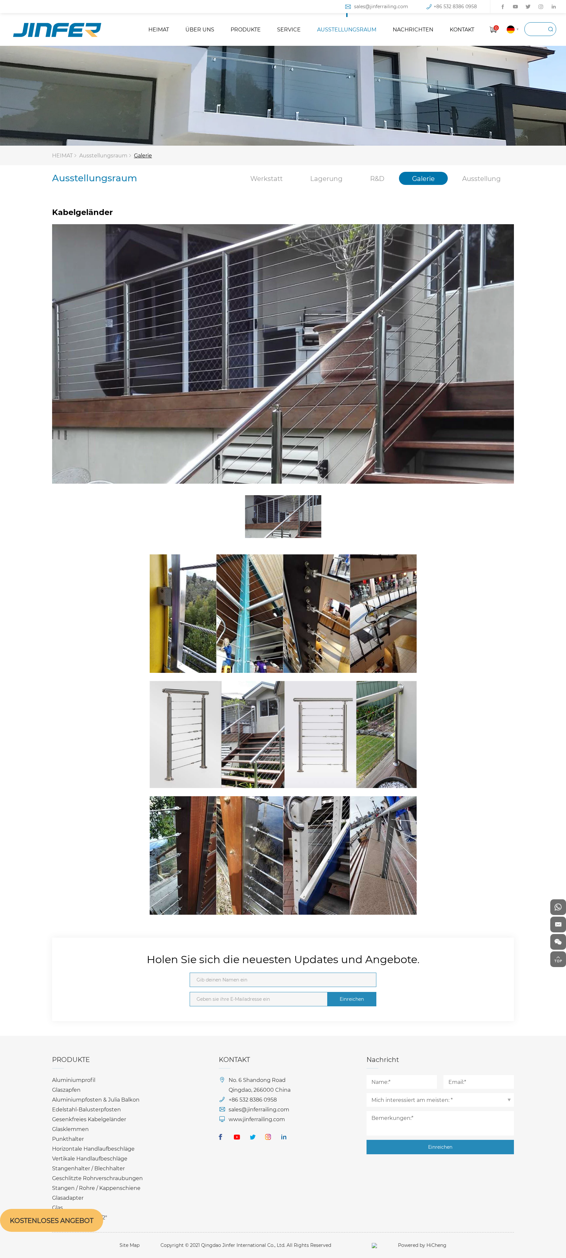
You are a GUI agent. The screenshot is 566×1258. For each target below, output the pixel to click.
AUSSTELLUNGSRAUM (346, 29)
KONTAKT (462, 29)
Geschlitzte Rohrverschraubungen (97, 1178)
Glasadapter (68, 1197)
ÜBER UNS (199, 29)
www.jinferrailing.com (257, 1119)
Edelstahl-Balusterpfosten (86, 1109)
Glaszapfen (66, 1089)
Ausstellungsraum (103, 155)
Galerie (143, 155)
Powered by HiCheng (422, 1245)
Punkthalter (68, 1138)
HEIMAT (158, 29)
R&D (377, 178)
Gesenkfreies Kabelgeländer (89, 1119)
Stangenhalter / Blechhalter (88, 1168)
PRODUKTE (246, 29)
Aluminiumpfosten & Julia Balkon (96, 1099)
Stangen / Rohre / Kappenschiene (96, 1187)
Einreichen (352, 999)
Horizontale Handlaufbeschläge (93, 1148)
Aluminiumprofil (73, 1079)
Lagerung (326, 178)
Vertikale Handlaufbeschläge (89, 1158)
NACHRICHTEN (413, 29)
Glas (57, 1207)
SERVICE (289, 29)
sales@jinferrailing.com (381, 6)
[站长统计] (374, 1245)
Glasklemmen (70, 1128)
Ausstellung (481, 178)
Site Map (130, 1245)
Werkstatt (266, 178)
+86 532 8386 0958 (455, 6)
